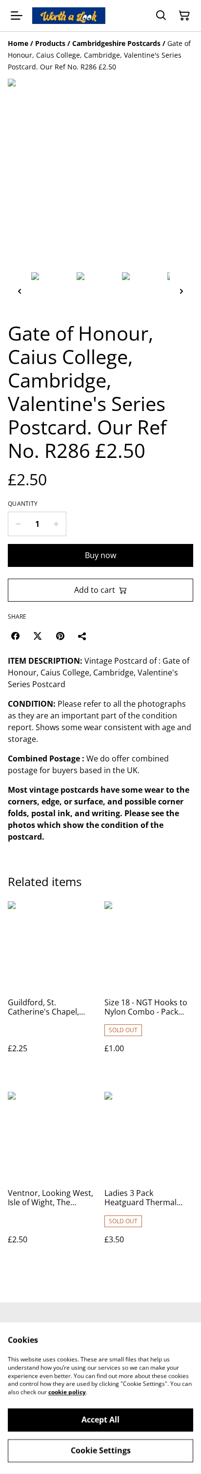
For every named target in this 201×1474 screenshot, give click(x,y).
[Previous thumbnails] (19, 291)
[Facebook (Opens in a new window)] (15, 636)
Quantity (23, 503)
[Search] (161, 15)
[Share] (82, 636)
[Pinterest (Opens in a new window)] (60, 636)
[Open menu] (16, 15)
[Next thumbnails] (181, 291)
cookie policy (67, 1392)
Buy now (100, 555)
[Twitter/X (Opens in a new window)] (37, 636)
